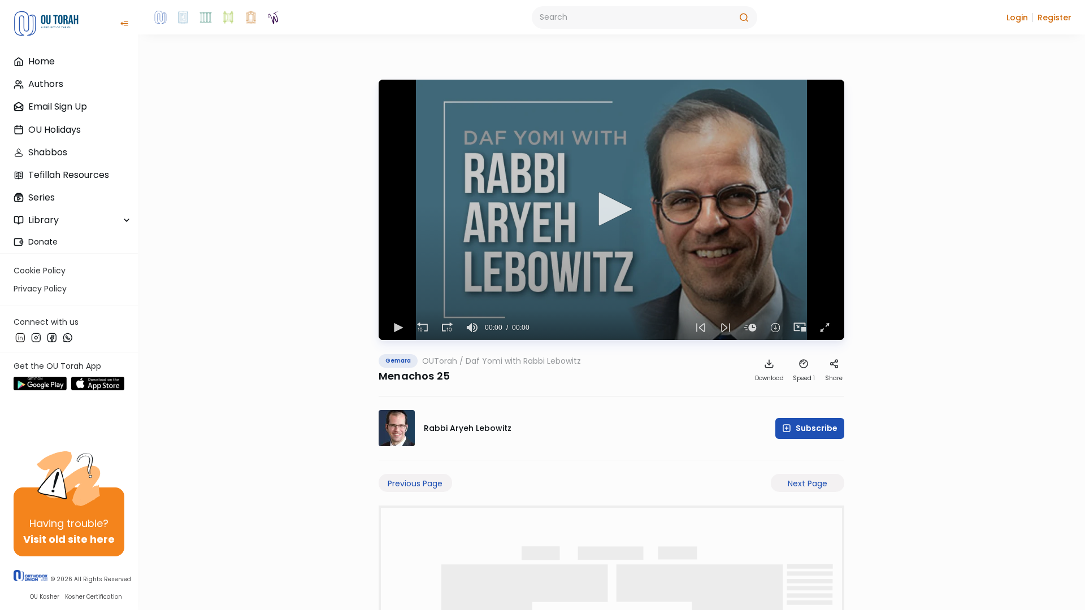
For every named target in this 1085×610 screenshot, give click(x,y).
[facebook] (52, 337)
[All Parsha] (228, 17)
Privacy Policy (40, 288)
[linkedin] (20, 337)
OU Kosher (44, 596)
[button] (1017, 17)
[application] (611, 210)
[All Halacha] (206, 17)
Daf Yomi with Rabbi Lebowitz (523, 361)
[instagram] (36, 337)
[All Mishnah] (183, 17)
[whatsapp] (68, 337)
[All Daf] (251, 17)
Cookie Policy (40, 270)
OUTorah (439, 361)
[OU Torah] (160, 17)
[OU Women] (273, 17)
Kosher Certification (93, 596)
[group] (472, 327)
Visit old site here (69, 539)
